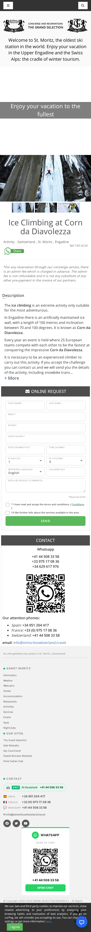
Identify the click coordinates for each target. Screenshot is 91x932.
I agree (15, 927)
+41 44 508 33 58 (34, 807)
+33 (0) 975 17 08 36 (36, 802)
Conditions (78, 504)
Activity (9, 242)
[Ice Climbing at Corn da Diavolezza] (45, 178)
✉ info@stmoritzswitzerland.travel (24, 814)
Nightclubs (9, 727)
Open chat (45, 887)
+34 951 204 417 (33, 796)
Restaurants (10, 701)
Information (10, 675)
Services (8, 711)
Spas (6, 722)
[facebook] (7, 823)
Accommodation (12, 696)
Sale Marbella (11, 745)
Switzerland (26, 242)
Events (7, 717)
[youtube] (25, 823)
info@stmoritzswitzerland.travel (39, 642)
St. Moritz (45, 242)
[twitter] (16, 823)
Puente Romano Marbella (17, 755)
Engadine (62, 242)
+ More (11, 378)
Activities (8, 706)
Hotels (7, 690)
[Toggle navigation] (83, 5)
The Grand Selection (15, 740)
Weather (8, 680)
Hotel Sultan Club (13, 761)
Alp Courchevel (12, 750)
